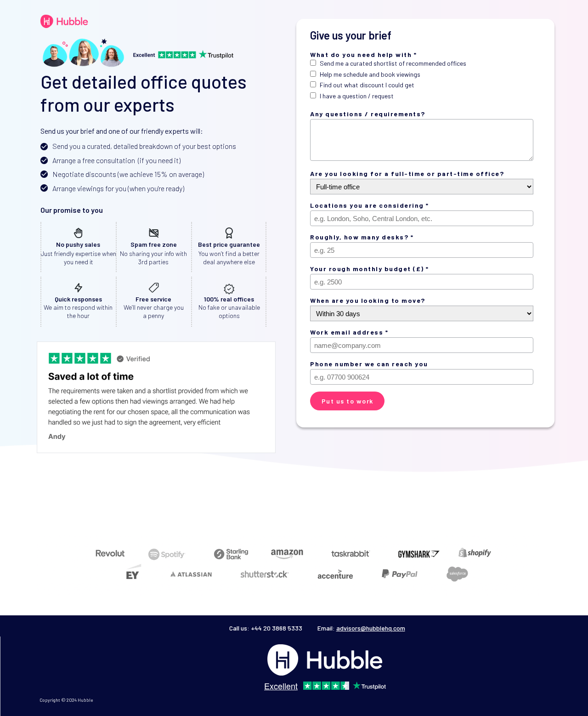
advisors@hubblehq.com (370, 628)
